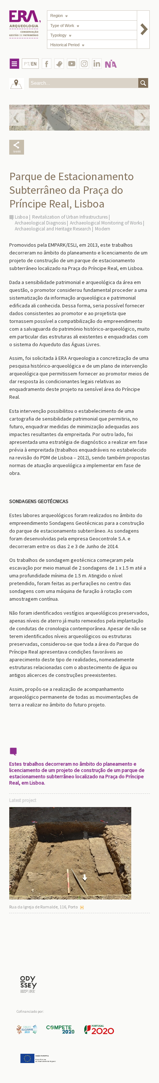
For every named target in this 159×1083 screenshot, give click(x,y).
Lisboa (21, 217)
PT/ (30, 64)
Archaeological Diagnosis (40, 223)
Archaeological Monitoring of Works (106, 223)
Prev (17, 117)
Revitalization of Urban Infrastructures (70, 217)
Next (142, 117)
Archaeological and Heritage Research (53, 229)
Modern (102, 229)
